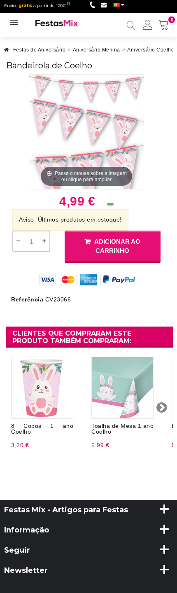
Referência (27, 299)
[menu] (148, 25)
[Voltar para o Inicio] (6, 52)
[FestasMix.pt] (56, 22)
